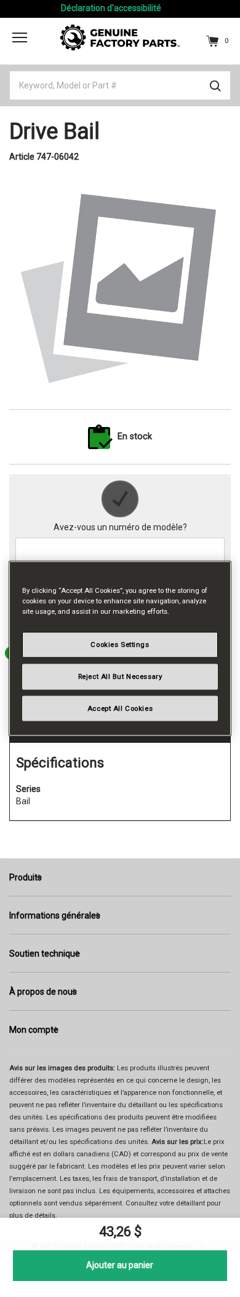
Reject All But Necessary (120, 676)
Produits (25, 877)
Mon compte (33, 1030)
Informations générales (54, 915)
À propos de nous (43, 992)
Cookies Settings (119, 644)
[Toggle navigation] (19, 37)
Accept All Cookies (120, 707)
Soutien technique (44, 953)
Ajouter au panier (119, 1265)
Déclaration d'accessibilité (111, 8)
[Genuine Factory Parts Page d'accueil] (120, 37)
